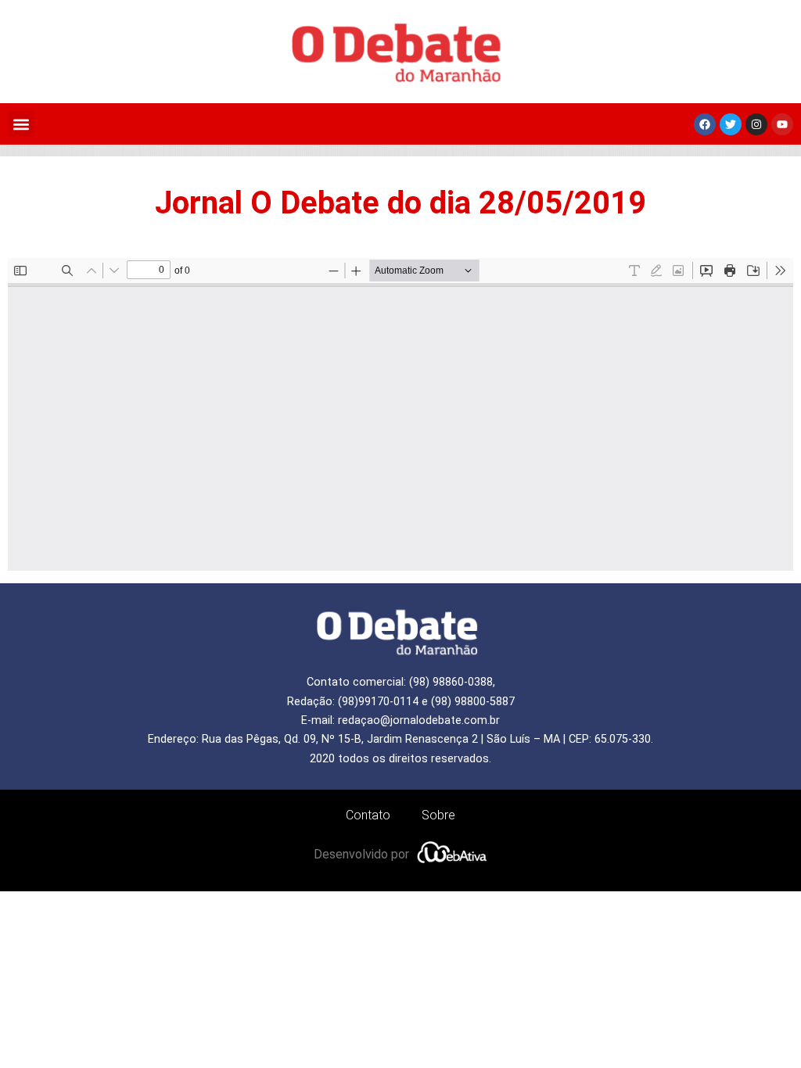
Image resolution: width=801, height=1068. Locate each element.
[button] (21, 124)
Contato (368, 815)
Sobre (438, 815)
